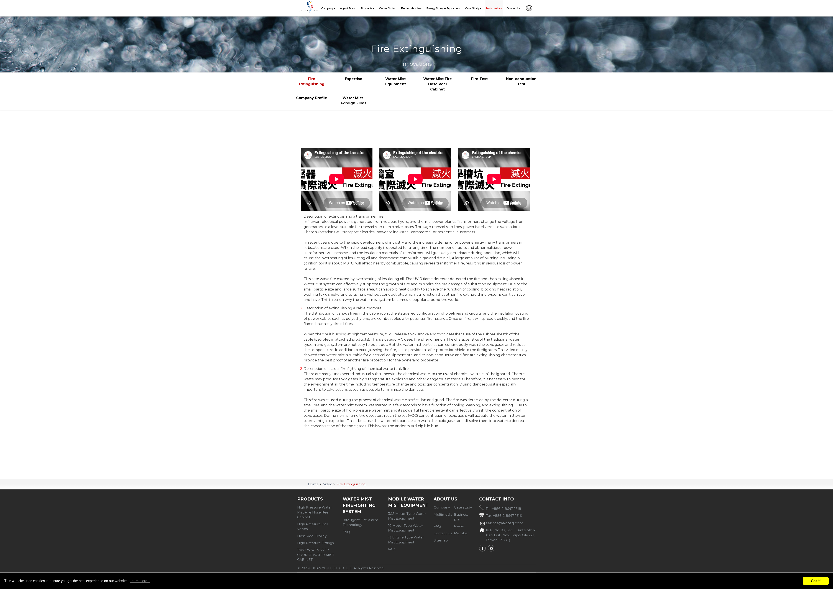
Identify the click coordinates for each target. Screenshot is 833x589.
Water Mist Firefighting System (359, 505)
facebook (482, 548)
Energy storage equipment (443, 8)
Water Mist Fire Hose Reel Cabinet (437, 84)
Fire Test (479, 79)
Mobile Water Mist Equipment (408, 502)
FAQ (346, 532)
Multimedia (493, 8)
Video (327, 484)
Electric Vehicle (410, 8)
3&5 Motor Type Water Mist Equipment (407, 516)
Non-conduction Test (521, 81)
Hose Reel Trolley (311, 536)
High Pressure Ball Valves (312, 526)
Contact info (496, 499)
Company (327, 8)
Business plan (461, 516)
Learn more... (140, 581)
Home (313, 484)
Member (461, 533)
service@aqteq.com (504, 523)
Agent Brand (348, 8)
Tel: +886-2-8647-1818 (503, 509)
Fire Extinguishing (312, 81)
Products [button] (366, 8)
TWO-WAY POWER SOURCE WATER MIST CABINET (315, 555)
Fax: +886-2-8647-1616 (504, 516)
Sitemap (441, 540)
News (459, 526)
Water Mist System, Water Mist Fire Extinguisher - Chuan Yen (308, 7)
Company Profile (311, 98)
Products (310, 499)
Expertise (353, 79)
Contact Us (513, 8)
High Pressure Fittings (315, 543)
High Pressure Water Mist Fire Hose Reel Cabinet (314, 512)
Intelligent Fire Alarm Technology (360, 522)
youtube (491, 548)
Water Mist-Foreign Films (353, 100)
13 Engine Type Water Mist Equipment (406, 539)
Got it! (816, 581)
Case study (472, 8)
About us (445, 499)
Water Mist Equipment (395, 81)
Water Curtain (387, 8)
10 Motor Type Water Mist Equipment (405, 527)
